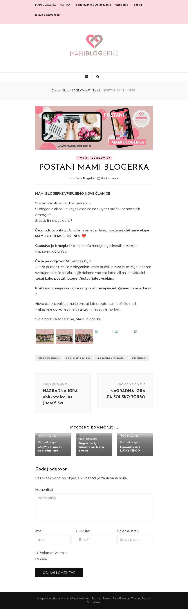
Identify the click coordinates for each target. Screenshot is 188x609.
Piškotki (137, 4)
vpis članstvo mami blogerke (111, 358)
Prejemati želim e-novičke (51, 556)
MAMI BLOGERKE (45, 4)
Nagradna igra (47, 442)
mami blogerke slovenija (78, 358)
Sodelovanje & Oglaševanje (93, 4)
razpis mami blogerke (49, 358)
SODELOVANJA (101, 158)
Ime (39, 531)
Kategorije (121, 4)
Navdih (82, 158)
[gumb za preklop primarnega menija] (87, 77)
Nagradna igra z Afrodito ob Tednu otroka (91, 447)
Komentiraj (44, 489)
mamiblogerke (139, 358)
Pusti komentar (110, 178)
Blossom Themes (130, 598)
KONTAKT (66, 4)
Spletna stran (128, 531)
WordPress (93, 602)
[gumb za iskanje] (97, 77)
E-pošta (83, 531)
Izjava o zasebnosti (47, 14)
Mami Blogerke (85, 178)
